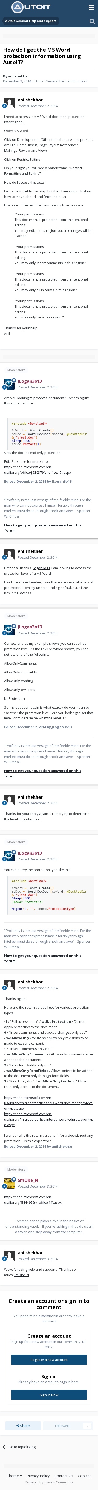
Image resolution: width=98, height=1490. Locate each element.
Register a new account (49, 1359)
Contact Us (63, 1475)
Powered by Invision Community (49, 1482)
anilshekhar (18, 76)
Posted (38, 106)
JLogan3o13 (41, 567)
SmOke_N (21, 1275)
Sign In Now (49, 1394)
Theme (13, 1475)
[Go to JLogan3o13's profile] (9, 384)
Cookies (84, 1475)
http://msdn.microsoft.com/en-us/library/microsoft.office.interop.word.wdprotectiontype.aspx (48, 1119)
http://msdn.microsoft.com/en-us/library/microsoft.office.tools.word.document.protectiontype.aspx (48, 1103)
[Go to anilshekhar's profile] (9, 103)
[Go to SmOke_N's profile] (9, 1183)
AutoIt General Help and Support (61, 81)
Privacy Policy (38, 1475)
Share (24, 1425)
